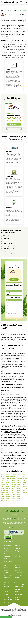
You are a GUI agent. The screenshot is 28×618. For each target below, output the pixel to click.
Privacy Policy (7, 558)
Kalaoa (13, 496)
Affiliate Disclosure (8, 556)
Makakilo (8, 482)
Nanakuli (19, 482)
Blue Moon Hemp (18, 597)
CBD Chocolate (6, 236)
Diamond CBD (7, 577)
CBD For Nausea (7, 251)
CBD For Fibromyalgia (8, 241)
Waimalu (14, 486)
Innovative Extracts (8, 574)
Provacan (6, 570)
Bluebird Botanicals (8, 599)
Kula (18, 486)
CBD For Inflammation (8, 243)
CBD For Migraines (7, 246)
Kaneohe (8, 496)
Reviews (16, 543)
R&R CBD (6, 563)
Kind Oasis (6, 601)
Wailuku (3, 484)
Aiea (7, 484)
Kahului (13, 478)
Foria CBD (6, 565)
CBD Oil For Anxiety (8, 545)
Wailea (13, 480)
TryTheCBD (6, 591)
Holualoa (19, 484)
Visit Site (14, 279)
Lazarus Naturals (7, 584)
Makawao (25, 492)
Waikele (8, 498)
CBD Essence (17, 567)
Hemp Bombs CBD (8, 575)
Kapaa (18, 490)
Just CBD (6, 572)
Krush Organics (18, 601)
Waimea (14, 498)
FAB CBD (16, 563)
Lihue (13, 500)
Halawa (19, 500)
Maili (7, 500)
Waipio (13, 476)
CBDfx (5, 569)
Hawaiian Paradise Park (3, 492)
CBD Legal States (8, 10)
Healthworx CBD (18, 574)
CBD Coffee (16, 88)
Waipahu (19, 488)
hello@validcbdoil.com (16, 527)
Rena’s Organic (18, 569)
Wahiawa (3, 500)
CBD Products (7, 555)
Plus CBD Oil (7, 586)
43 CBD (6, 594)
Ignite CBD (17, 599)
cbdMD (5, 579)
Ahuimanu (19, 478)
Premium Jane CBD (19, 586)
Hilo (2, 482)
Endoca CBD (17, 565)
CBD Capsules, (18, 86)
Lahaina (8, 486)
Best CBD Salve (18, 551)
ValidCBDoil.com (15, 518)
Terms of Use (17, 556)
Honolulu (8, 494)
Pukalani (14, 474)
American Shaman (14, 124)
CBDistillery (17, 577)
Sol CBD (6, 592)
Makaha (24, 490)
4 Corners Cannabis (19, 592)
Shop (16, 555)
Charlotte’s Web (7, 602)
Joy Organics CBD (18, 572)
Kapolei (8, 488)
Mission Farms (18, 570)
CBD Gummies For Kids (8, 248)
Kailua (24, 484)
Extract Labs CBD (18, 575)
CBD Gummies (9, 88)
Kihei (24, 474)
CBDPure (17, 591)
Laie (18, 480)
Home (2, 10)
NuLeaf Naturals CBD (19, 584)
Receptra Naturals (8, 588)
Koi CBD (6, 567)
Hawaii (15, 10)
